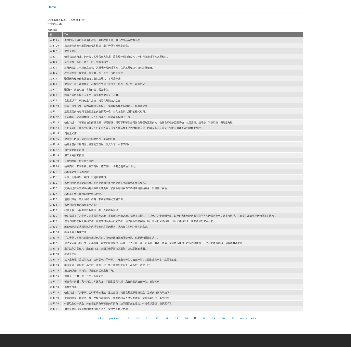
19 (127, 318)
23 (166, 318)
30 (233, 318)
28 (213, 318)
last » (253, 318)
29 (223, 318)
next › (243, 318)
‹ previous (113, 318)
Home (52, 6)
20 (137, 318)
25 (186, 318)
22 (157, 318)
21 (147, 318)
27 (203, 318)
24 (176, 318)
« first (101, 318)
